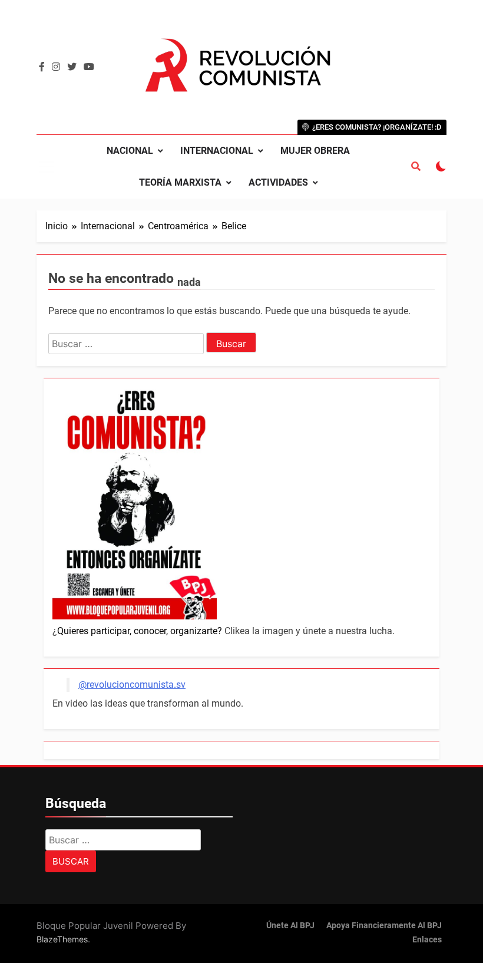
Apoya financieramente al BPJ (384, 926)
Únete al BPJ (290, 926)
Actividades (278, 182)
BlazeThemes (62, 939)
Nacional (130, 150)
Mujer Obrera (315, 150)
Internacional (216, 150)
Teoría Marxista (180, 182)
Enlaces (427, 940)
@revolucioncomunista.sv (132, 684)
